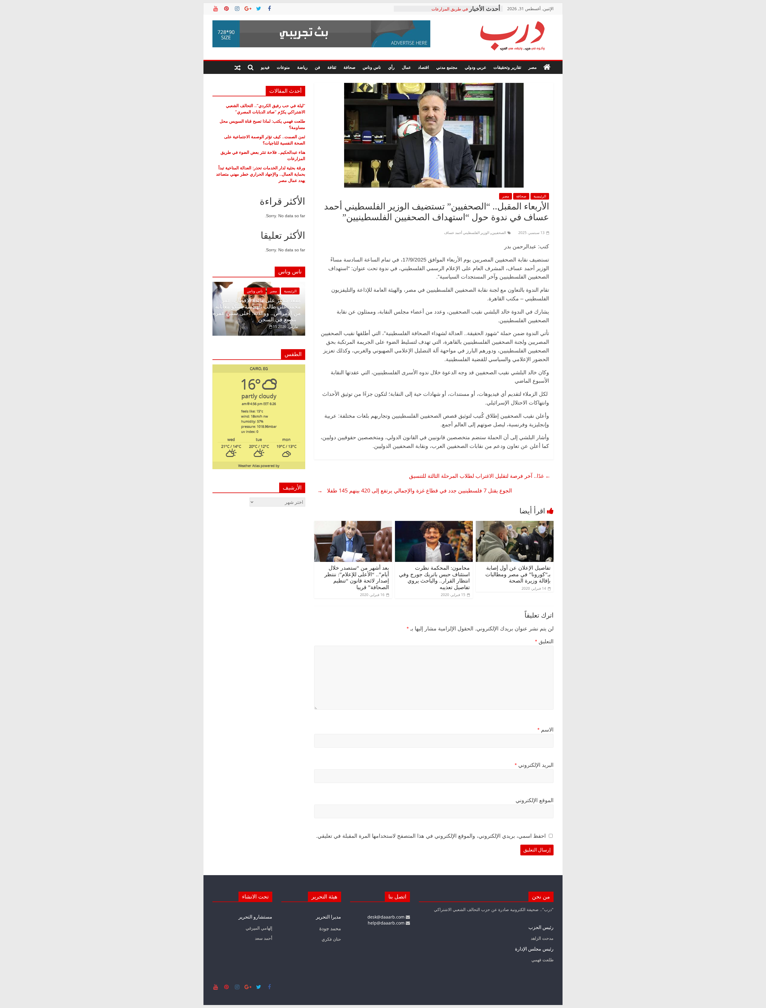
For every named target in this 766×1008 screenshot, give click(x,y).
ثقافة (331, 67)
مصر (532, 67)
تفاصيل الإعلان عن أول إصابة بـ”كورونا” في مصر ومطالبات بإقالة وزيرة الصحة (518, 574)
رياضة (302, 67)
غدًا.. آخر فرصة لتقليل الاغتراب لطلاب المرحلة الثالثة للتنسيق (479, 475)
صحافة (349, 67)
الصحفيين (499, 232)
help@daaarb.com (387, 923)
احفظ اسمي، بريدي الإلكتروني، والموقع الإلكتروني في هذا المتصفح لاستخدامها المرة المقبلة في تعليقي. (431, 836)
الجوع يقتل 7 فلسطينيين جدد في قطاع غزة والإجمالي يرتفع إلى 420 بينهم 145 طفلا (414, 490)
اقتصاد (423, 67)
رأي (391, 67)
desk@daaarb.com (386, 917)
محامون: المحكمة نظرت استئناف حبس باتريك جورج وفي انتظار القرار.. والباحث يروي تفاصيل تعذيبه (434, 577)
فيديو (265, 67)
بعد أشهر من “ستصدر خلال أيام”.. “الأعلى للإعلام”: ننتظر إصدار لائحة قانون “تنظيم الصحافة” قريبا (356, 577)
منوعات (283, 67)
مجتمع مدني (447, 67)
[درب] (547, 67)
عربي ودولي (475, 67)
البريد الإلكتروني (534, 765)
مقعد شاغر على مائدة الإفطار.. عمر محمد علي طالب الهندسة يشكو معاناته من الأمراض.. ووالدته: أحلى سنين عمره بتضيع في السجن (257, 310)
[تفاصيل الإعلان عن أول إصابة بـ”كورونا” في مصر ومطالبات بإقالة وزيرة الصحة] (515, 524)
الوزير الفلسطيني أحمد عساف (466, 232)
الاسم (545, 730)
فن (317, 67)
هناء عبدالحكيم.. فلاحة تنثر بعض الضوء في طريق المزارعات (435, 11)
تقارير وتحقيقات (507, 67)
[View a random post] (237, 67)
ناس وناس (372, 67)
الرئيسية (540, 196)
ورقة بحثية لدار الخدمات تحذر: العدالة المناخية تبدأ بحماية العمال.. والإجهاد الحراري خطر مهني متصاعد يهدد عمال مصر (260, 174)
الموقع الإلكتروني (535, 800)
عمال (406, 67)
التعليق (544, 641)
